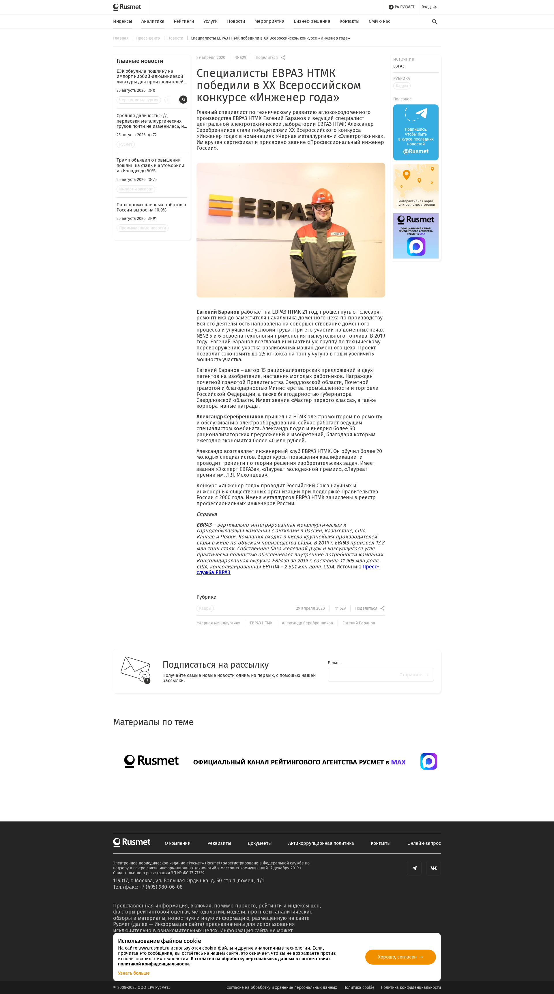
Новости (236, 21)
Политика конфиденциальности (411, 987)
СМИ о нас (379, 21)
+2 (183, 99)
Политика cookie (359, 987)
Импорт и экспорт (136, 189)
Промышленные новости (142, 228)
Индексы (122, 21)
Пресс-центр (148, 38)
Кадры (205, 608)
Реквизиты (219, 843)
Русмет (125, 144)
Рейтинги (184, 21)
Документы (260, 843)
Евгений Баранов (358, 623)
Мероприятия (269, 21)
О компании (178, 843)
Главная (121, 38)
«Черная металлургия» (218, 623)
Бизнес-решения (312, 21)
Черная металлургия (138, 100)
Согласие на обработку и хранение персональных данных (282, 987)
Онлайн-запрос (424, 843)
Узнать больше (134, 973)
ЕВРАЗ (398, 66)
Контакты (350, 21)
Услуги (210, 21)
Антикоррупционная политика (321, 843)
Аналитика (152, 21)
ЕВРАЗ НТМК (261, 623)
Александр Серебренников (307, 623)
